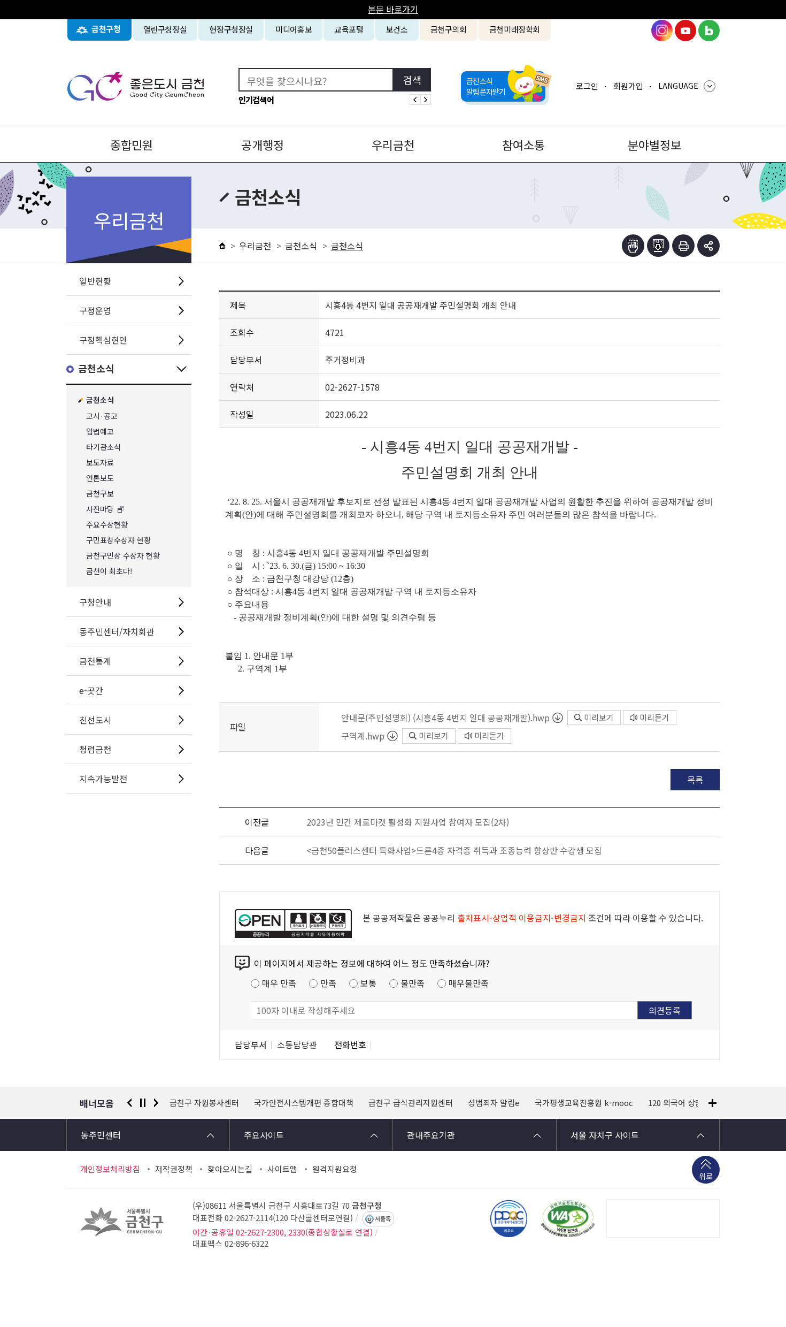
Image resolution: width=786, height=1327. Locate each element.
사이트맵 (282, 1169)
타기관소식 (103, 447)
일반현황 (95, 280)
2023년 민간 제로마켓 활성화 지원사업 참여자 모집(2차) (407, 821)
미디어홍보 (293, 29)
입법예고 (100, 431)
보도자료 (100, 462)
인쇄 (683, 245)
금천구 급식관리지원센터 (326, 1103)
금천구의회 (448, 29)
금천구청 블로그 (709, 30)
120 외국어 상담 (591, 1103)
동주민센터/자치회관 (117, 631)
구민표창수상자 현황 (118, 540)
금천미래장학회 (514, 29)
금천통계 (95, 660)
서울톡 (383, 1219)
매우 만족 (279, 983)
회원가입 (628, 85)
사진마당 (100, 509)
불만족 (412, 983)
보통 (368, 983)
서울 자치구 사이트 (605, 1134)
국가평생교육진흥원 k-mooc (499, 1103)
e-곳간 (91, 690)
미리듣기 (654, 717)
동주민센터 (101, 1134)
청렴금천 (95, 749)
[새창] (568, 1218)
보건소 (397, 29)
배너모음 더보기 (712, 1103)
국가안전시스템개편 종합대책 (219, 1103)
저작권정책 (173, 1169)
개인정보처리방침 (110, 1169)
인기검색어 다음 (425, 99)
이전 (129, 1103)
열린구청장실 (165, 29)
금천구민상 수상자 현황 (123, 555)
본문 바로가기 (393, 9)
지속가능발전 (103, 778)
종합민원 (131, 144)
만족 (328, 983)
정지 (142, 1103)
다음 (156, 1103)
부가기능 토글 (708, 245)
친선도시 (95, 719)
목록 (695, 779)
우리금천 (393, 144)
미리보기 (599, 717)
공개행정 (262, 144)
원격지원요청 (334, 1169)
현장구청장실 (231, 29)
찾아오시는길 (229, 1169)
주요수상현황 (107, 524)
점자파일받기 (658, 245)
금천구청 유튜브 (685, 30)
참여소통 (523, 144)
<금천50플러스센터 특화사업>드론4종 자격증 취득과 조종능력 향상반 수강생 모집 (454, 850)
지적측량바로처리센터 (670, 1103)
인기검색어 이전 (415, 99)
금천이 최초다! (109, 571)
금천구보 (100, 493)
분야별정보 (654, 144)
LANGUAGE (678, 85)
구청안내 (95, 602)
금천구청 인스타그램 (662, 30)
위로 (706, 1176)
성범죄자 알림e (409, 1103)
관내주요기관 (431, 1134)
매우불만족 (469, 983)
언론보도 (100, 478)
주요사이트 (264, 1134)
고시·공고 (102, 416)
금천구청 (106, 29)
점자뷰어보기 (633, 245)
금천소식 (96, 369)
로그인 (587, 85)
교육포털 (349, 29)
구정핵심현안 (103, 339)
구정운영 (95, 310)
